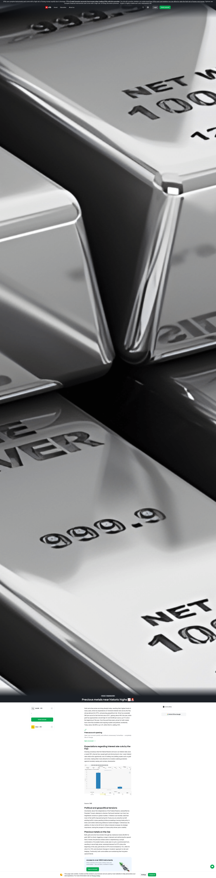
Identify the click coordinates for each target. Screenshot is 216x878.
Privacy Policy (96, 876)
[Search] (143, 7)
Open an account (92, 869)
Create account (165, 7)
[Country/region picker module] (148, 7)
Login (155, 7)
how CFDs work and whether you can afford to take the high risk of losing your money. (177, 1)
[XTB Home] (48, 7)
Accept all (152, 874)
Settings (143, 874)
